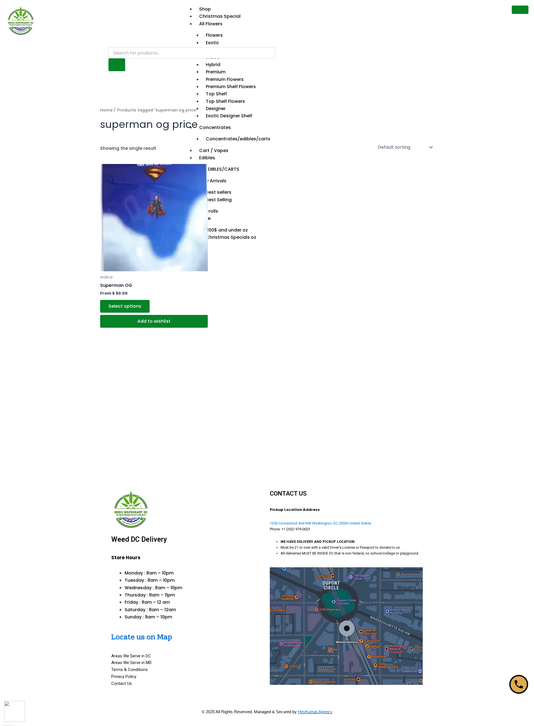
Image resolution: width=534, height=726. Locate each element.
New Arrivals (212, 181)
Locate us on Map (141, 637)
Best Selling (219, 200)
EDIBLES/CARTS (222, 169)
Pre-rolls (208, 211)
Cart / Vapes (213, 150)
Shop (205, 9)
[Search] (116, 64)
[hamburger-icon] (520, 10)
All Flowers (210, 24)
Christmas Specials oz (231, 237)
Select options (124, 306)
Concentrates (215, 127)
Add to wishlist (153, 321)
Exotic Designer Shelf (229, 116)
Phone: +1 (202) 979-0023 (290, 529)
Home (106, 110)
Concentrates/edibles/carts (238, 139)
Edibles (207, 158)
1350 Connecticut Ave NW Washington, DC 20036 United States (320, 523)
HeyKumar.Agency (315, 711)
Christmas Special (220, 16)
